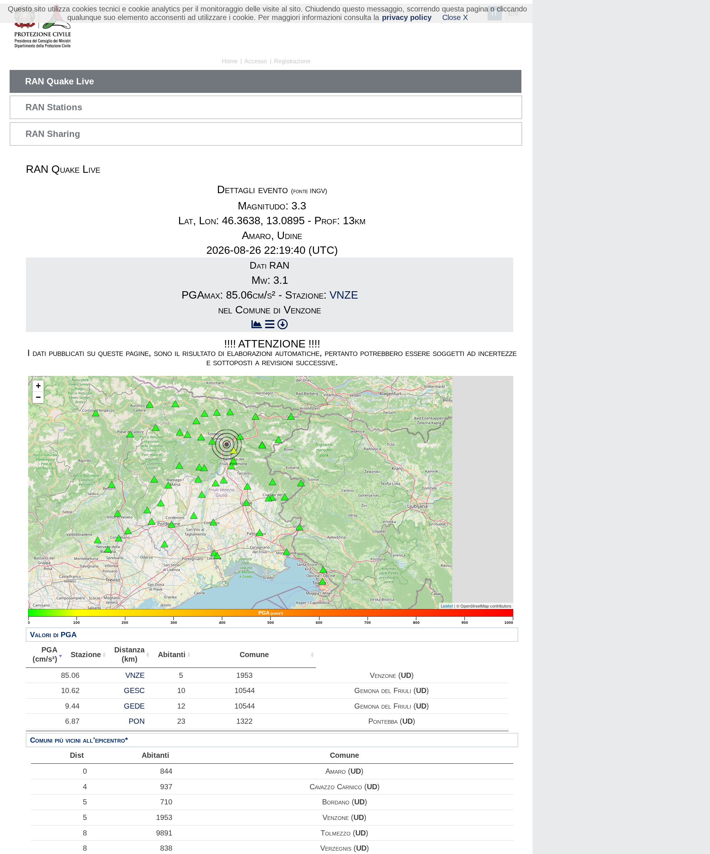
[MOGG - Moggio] (240, 436)
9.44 (72, 706)
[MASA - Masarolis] (272, 481)
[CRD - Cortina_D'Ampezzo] (95, 413)
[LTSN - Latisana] (217, 555)
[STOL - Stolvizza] (262, 445)
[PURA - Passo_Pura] (179, 432)
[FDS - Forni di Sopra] (155, 427)
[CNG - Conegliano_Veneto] (118, 538)
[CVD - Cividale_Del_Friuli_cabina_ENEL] (268, 498)
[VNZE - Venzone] (233, 450)
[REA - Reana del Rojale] (247, 486)
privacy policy (407, 17)
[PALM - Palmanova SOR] (259, 532)
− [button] (38, 397)
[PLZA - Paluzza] (216, 412)
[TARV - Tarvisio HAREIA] (291, 416)
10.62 (70, 690)
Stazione (86, 654)
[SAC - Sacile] (151, 521)
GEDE (134, 706)
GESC (134, 690)
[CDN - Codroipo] (213, 522)
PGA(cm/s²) (45, 654)
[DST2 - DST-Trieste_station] (322, 581)
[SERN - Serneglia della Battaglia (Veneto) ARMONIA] (97, 540)
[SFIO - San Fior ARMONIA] (128, 530)
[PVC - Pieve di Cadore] (130, 434)
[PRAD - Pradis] (199, 467)
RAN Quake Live (59, 81)
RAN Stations (54, 107)
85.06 (70, 675)
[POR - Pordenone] (171, 524)
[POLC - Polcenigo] (147, 510)
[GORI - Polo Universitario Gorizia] (299, 527)
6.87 (72, 721)
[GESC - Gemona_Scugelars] (233, 460)
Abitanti (172, 654)
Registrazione (292, 61)
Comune (254, 654)
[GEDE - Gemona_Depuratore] (231, 466)
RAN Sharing (53, 134)
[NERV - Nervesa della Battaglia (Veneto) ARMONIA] (108, 549)
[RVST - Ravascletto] (204, 413)
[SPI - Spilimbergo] (202, 494)
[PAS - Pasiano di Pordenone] (164, 544)
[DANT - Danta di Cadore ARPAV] (149, 404)
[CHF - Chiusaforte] (278, 439)
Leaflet (447, 606)
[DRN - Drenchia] (301, 483)
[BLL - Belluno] (111, 484)
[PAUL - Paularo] (230, 412)
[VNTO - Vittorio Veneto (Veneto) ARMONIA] (117, 513)
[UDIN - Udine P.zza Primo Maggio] (246, 502)
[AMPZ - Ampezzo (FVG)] (187, 434)
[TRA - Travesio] (198, 479)
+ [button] (38, 385)
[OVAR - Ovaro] (196, 420)
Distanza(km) (129, 654)
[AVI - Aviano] (161, 503)
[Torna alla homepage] (42, 27)
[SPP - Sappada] (175, 403)
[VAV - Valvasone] (193, 515)
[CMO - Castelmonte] (284, 497)
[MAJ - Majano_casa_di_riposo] (223, 480)
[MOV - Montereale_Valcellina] (168, 485)
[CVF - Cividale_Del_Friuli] (272, 497)
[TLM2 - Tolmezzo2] (212, 441)
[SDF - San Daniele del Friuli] (215, 483)
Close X (455, 17)
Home (230, 61)
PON (137, 721)
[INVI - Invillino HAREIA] (201, 437)
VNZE (343, 295)
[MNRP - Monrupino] (323, 569)
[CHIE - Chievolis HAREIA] (179, 465)
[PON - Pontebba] (255, 416)
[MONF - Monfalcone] (286, 551)
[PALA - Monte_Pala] (204, 467)
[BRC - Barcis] (154, 479)
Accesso (255, 61)
